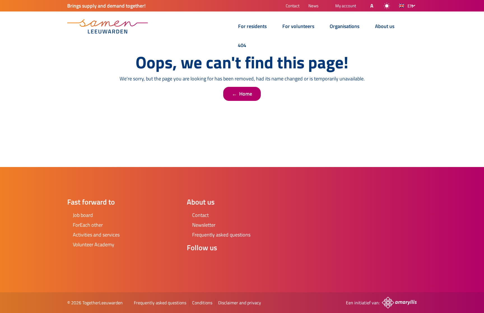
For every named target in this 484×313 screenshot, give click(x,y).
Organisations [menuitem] (344, 27)
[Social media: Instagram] (209, 262)
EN (410, 6)
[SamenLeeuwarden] (107, 26)
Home (242, 94)
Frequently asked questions (160, 302)
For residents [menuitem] (252, 27)
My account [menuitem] (345, 6)
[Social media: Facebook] (193, 262)
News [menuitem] (313, 6)
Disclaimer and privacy (239, 302)
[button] (367, 6)
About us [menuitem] (384, 27)
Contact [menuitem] (292, 6)
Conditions (202, 302)
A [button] (371, 6)
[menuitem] (226, 27)
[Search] (412, 26)
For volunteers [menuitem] (298, 27)
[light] (386, 6)
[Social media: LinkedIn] (225, 262)
